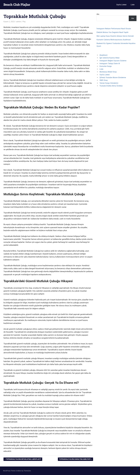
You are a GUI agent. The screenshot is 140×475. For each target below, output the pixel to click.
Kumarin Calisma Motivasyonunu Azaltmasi (114, 40)
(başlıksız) (104, 55)
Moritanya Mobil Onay (108, 72)
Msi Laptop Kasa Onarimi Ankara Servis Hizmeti (115, 36)
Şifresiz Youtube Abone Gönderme (113, 77)
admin (18, 22)
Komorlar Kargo (106, 66)
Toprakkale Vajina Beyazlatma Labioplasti (23, 459)
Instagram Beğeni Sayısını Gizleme (113, 61)
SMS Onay (104, 80)
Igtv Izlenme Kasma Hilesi (109, 58)
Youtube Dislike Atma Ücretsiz (111, 86)
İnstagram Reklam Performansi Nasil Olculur (114, 29)
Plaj (24, 22)
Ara (98, 14)
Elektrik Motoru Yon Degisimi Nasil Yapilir (112, 32)
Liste (132, 5)
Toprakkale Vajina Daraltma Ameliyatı (75, 459)
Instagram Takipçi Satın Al (110, 63)
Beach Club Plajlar (17, 5)
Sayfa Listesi (121, 5)
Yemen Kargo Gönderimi (109, 83)
